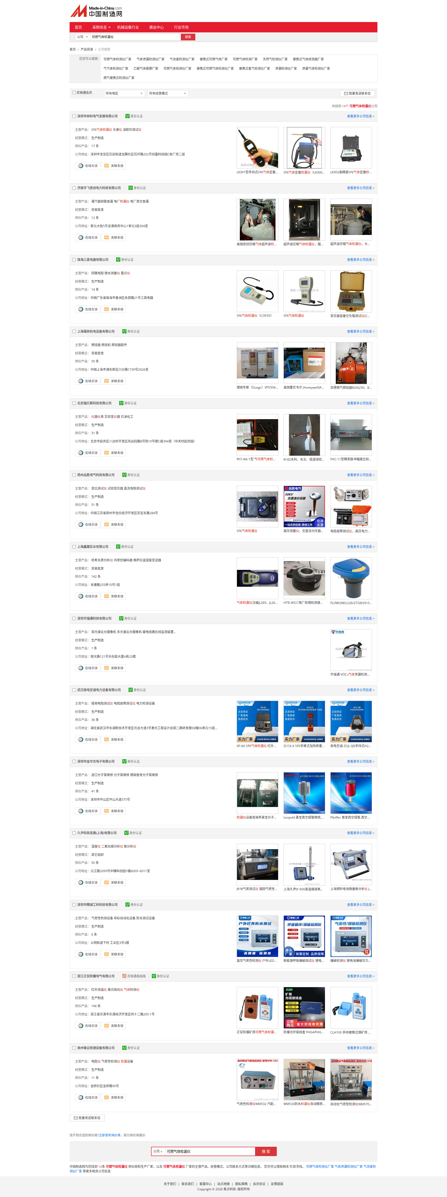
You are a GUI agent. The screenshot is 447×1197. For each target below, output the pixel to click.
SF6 (101, 129)
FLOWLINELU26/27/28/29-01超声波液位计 (351, 603)
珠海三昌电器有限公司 (92, 259)
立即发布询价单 (110, 1135)
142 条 (96, 576)
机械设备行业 (128, 27)
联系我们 (188, 1184)
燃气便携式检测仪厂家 (119, 78)
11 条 (95, 1078)
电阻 (96, 1061)
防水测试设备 (145, 918)
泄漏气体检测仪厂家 (316, 68)
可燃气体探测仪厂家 (177, 68)
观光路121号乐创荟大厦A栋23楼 (113, 656)
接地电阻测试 (102, 703)
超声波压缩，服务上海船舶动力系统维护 (304, 244)
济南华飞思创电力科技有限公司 (99, 188)
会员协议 (259, 1184)
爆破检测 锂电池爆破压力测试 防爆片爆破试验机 (351, 960)
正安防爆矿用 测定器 (257, 1032)
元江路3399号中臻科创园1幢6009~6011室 (120, 871)
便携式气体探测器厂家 (308, 59)
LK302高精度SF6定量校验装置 (351, 172)
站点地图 (223, 1184)
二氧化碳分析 (112, 846)
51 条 (95, 505)
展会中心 (156, 27)
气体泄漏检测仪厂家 (151, 59)
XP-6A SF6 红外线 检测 (257, 746)
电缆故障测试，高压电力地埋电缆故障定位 (351, 531)
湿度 (96, 846)
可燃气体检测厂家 (245, 59)
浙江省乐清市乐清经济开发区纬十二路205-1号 (123, 1014)
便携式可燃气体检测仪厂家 (215, 68)
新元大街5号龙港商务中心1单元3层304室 (119, 226)
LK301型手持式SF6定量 (257, 172)
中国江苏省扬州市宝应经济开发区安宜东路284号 (124, 513)
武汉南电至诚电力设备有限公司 (99, 690)
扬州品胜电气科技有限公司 (96, 475)
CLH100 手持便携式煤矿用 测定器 (351, 1032)
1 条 (94, 648)
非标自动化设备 (125, 918)
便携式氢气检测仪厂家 (254, 68)
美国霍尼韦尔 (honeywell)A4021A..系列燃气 (304, 387)
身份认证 (136, 116)
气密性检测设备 (102, 918)
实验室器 (112, 416)
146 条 (96, 1006)
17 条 (95, 146)
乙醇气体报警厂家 (145, 68)
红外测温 (99, 989)
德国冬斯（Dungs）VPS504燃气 (257, 387)
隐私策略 (241, 1184)
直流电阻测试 (135, 488)
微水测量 (112, 273)
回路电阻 (97, 273)
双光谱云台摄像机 (103, 632)
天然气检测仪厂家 (275, 59)
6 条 (94, 934)
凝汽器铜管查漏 (102, 201)
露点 (125, 273)
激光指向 (115, 989)
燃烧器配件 (119, 345)
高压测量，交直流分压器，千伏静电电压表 (304, 531)
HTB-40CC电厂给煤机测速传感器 (304, 602)
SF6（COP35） (255, 315)
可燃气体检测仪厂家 (117, 59)
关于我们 (170, 1184)
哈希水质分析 (102, 560)
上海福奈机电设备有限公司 (96, 331)
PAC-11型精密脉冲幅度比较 (351, 459)
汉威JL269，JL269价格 (257, 602)
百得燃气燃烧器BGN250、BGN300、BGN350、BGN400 (351, 387)
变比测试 (99, 488)
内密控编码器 (123, 560)
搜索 (188, 37)
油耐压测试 (132, 129)
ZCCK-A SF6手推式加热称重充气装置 (304, 746)
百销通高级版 (137, 976)
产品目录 (87, 49)
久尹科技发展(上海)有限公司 (97, 833)
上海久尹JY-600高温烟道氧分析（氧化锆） (304, 889)
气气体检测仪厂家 (115, 68)
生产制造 (97, 138)
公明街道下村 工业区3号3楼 (110, 943)
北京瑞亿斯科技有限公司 (94, 403)
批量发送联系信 (360, 93)
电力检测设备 (145, 703)
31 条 (95, 433)
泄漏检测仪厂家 (286, 68)
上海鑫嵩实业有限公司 (92, 546)
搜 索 (266, 1151)
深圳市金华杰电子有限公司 (96, 761)
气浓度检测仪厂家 (182, 59)
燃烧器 (96, 345)
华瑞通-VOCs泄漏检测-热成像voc (351, 674)
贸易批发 (97, 209)
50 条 (95, 361)
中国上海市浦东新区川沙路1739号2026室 (119, 369)
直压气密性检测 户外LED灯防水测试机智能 (257, 960)
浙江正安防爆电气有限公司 (96, 976)
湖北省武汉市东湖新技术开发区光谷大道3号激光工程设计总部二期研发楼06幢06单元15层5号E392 (159, 728)
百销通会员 (84, 92)
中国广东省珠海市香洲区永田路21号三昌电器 (122, 298)
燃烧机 (106, 345)
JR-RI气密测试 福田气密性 (257, 889)
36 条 (95, 720)
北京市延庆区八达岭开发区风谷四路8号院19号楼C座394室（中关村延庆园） (144, 441)
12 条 (95, 218)
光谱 (117, 129)
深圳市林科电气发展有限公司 (97, 116)
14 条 (95, 289)
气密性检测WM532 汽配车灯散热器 (257, 1104)
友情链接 (277, 1184)
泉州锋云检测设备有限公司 (96, 1048)
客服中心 (205, 1184)
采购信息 (99, 27)
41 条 (95, 791)
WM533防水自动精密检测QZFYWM (304, 1104)
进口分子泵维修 (102, 775)
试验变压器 (115, 488)
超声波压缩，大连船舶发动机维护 (351, 244)
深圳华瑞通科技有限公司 (94, 618)
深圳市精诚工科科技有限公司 (97, 904)
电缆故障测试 (125, 703)
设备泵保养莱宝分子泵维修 (257, 817)
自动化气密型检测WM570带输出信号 (351, 1104)
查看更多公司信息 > (361, 116)
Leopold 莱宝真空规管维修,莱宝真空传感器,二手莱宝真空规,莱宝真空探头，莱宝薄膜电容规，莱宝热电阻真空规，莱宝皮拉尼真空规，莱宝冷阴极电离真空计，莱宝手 (304, 817)
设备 (127, 1061)
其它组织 (97, 854)
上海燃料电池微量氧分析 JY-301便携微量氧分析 (351, 889)
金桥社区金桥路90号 (105, 1086)
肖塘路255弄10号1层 (105, 585)
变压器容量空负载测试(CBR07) (351, 316)
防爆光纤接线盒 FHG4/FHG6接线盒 (304, 1032)
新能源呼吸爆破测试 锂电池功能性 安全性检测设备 (304, 960)
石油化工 (127, 416)
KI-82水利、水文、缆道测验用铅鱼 (304, 459)
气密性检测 (110, 1061)
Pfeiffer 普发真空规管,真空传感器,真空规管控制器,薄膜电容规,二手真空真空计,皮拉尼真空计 (351, 817)
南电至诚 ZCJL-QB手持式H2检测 (351, 746)
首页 (78, 27)
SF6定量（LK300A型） (304, 172)
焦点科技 (230, 1189)
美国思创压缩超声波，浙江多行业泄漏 (257, 244)
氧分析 (130, 846)
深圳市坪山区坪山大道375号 (110, 799)
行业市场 (181, 27)
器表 (97, 416)
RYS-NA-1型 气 (257, 459)
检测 (131, 989)
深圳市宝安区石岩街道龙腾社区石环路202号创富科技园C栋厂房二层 (138, 154)
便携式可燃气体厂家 (214, 59)
